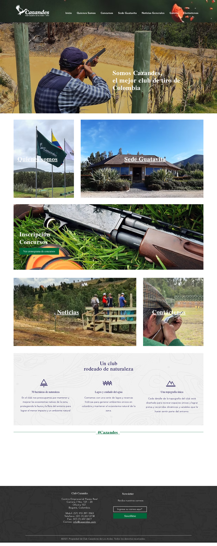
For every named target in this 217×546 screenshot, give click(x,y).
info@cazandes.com (84, 521)
